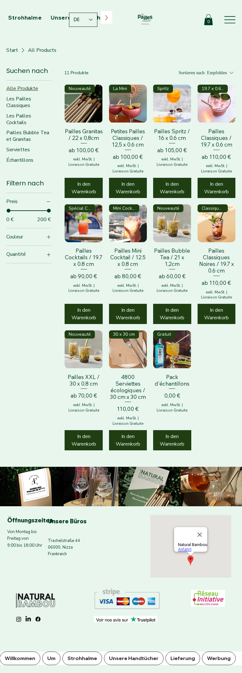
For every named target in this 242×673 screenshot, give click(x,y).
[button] (208, 19)
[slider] (8, 210)
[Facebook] (38, 619)
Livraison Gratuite (83, 164)
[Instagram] (18, 619)
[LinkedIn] (28, 619)
